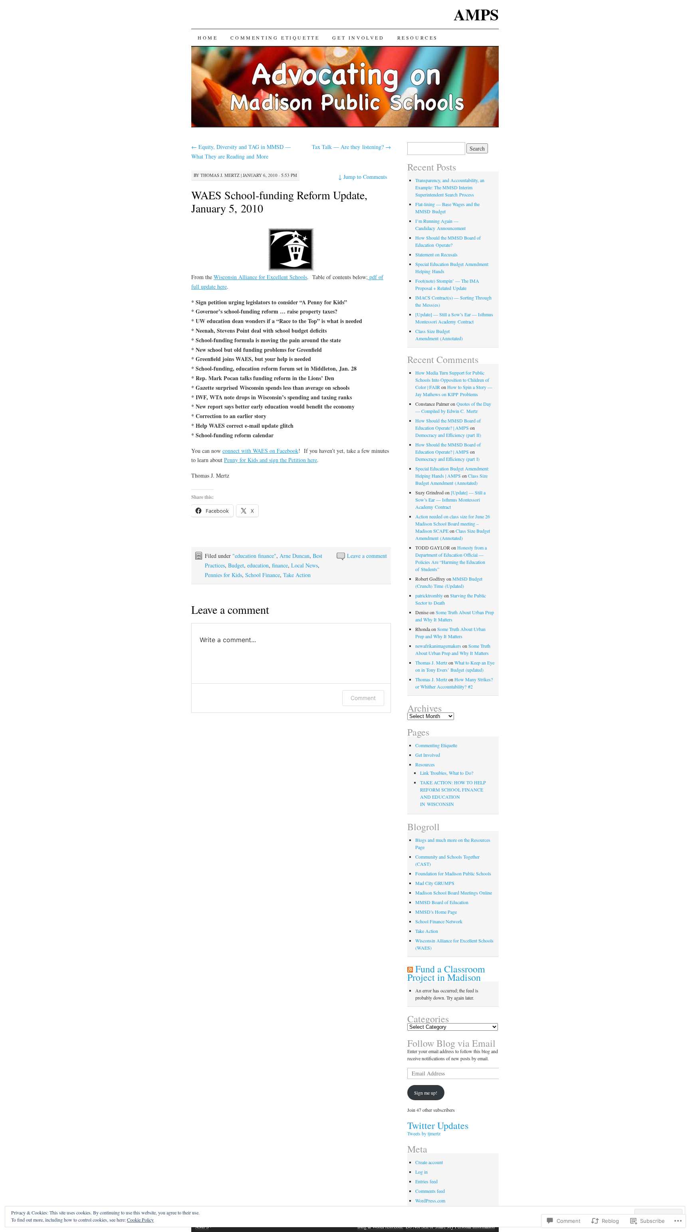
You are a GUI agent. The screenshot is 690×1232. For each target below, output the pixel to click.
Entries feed (426, 1181)
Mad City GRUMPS (434, 883)
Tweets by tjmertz (423, 1133)
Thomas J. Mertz (220, 175)
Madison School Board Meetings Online (453, 892)
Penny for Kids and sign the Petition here (270, 460)
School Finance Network (438, 921)
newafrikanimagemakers (438, 646)
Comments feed (430, 1191)
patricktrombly (429, 595)
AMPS (476, 14)
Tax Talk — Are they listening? (351, 147)
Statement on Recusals (436, 254)
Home (208, 37)
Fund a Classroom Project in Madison (446, 973)
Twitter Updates (437, 1125)
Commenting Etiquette (274, 37)
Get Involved (358, 37)
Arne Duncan (294, 555)
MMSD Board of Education (441, 902)
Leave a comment (367, 555)
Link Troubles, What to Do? (446, 773)
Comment (363, 697)
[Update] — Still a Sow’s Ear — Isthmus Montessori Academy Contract (450, 499)
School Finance (262, 575)
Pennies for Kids (223, 575)
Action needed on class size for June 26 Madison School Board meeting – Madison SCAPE (452, 523)
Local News (304, 565)
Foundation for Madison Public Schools (453, 873)
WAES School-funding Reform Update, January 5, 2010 (279, 201)
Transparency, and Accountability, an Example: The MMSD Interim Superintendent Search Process (449, 187)
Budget (236, 565)
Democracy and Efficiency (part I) (447, 459)
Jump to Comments (362, 177)
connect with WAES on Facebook (260, 450)
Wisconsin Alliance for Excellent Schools (260, 277)
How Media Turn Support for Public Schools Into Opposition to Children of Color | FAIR (452, 379)
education (258, 565)
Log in (421, 1172)
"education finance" (254, 555)
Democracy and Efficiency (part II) (448, 435)
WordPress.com (430, 1200)
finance (280, 565)
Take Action (297, 575)
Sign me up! (425, 1092)
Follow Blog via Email (451, 1043)
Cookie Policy (140, 1219)
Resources (417, 37)
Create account (429, 1162)
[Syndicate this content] (410, 968)
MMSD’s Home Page (436, 912)
